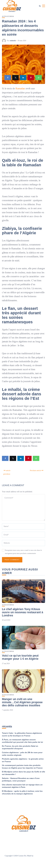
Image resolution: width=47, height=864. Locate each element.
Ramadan (20, 88)
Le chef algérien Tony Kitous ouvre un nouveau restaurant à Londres (22, 612)
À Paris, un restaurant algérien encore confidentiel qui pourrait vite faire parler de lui (22, 741)
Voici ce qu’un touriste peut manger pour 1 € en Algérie (20, 657)
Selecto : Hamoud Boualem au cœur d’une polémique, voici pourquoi (21, 779)
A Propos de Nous (19, 837)
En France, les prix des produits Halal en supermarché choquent (20, 747)
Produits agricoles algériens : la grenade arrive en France (23, 760)
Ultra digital (38, 856)
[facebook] (7, 77)
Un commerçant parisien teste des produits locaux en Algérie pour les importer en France (22, 766)
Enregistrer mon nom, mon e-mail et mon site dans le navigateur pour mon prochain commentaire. (23, 551)
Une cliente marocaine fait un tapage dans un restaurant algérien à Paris (22, 786)
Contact (31, 837)
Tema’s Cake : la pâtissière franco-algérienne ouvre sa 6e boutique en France (22, 734)
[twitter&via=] (15, 77)
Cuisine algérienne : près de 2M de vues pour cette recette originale (22, 753)
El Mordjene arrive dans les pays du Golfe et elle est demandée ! (23, 773)
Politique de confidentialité (23, 841)
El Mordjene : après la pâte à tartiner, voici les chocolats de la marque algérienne (22, 792)
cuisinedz (13, 41)
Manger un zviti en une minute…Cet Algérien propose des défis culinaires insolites (22, 702)
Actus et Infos (8, 16)
